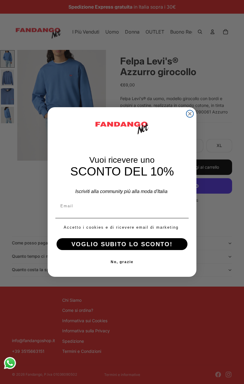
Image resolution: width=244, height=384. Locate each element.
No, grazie (122, 262)
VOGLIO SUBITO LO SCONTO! (122, 244)
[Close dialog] (189, 113)
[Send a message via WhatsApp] (10, 363)
